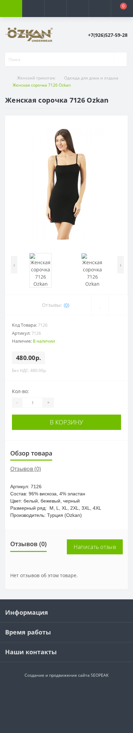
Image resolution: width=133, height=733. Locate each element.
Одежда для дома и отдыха (91, 78)
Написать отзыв (95, 547)
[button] (55, 8)
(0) (66, 305)
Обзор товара (31, 453)
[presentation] (14, 264)
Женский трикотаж (36, 78)
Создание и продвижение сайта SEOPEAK (66, 675)
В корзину (66, 422)
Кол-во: (20, 391)
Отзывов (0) (25, 469)
